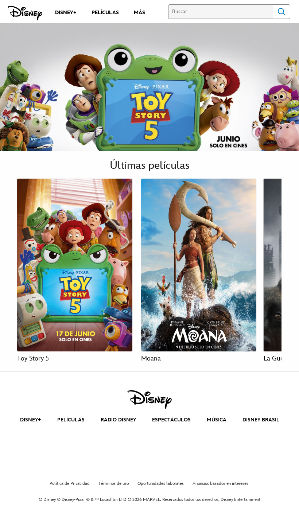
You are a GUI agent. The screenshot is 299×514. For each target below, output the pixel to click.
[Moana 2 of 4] (198, 265)
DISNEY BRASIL (260, 420)
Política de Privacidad (70, 483)
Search (281, 11)
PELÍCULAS (71, 420)
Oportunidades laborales (160, 483)
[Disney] (25, 13)
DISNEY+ (30, 420)
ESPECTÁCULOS (171, 420)
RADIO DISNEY (118, 420)
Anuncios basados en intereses (220, 483)
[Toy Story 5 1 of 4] (74, 265)
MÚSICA (216, 420)
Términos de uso (113, 483)
